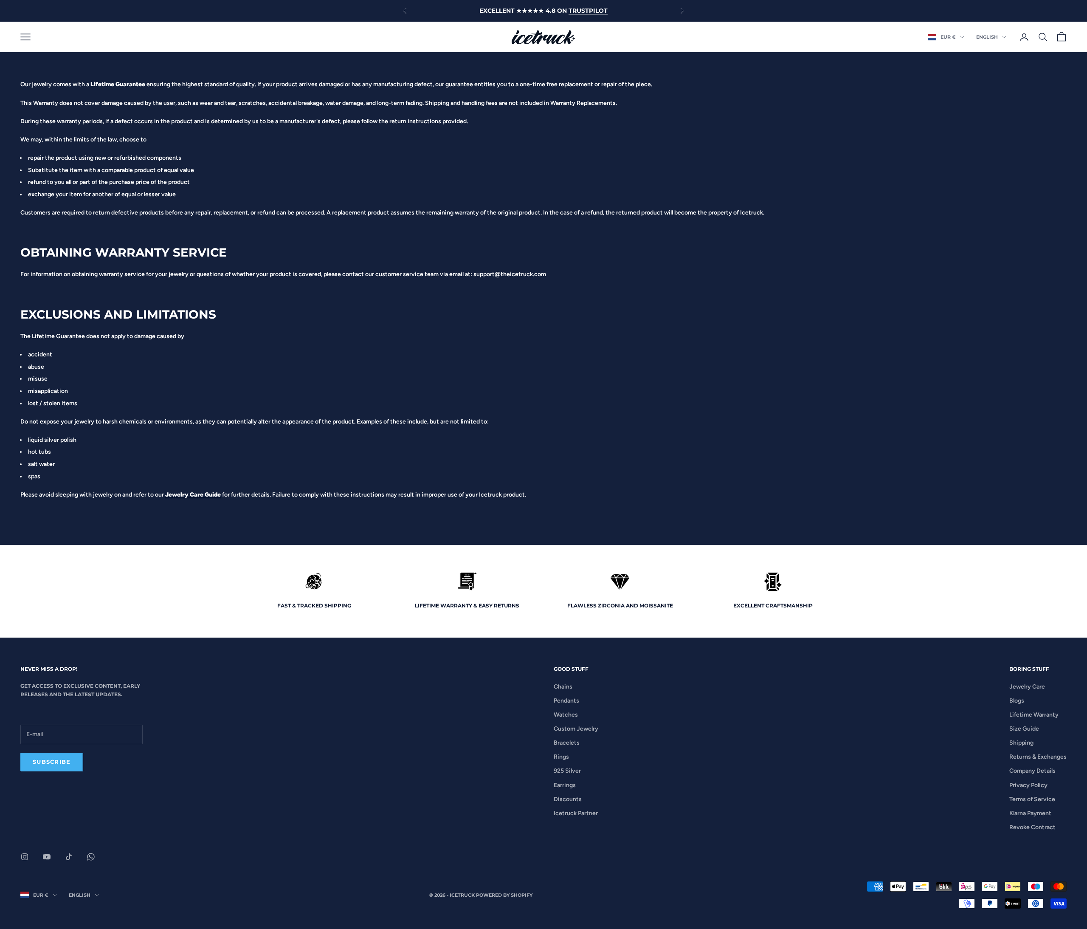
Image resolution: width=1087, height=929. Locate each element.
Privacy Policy (1028, 785)
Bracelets (567, 742)
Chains (563, 686)
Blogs (1016, 700)
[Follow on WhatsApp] (91, 857)
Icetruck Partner (576, 813)
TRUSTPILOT (588, 10)
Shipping (1021, 742)
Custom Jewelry (576, 728)
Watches (566, 714)
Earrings (565, 785)
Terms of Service (1032, 799)
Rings (561, 756)
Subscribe (52, 761)
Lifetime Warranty (1034, 714)
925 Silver (567, 770)
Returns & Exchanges (1038, 756)
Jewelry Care (1027, 686)
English (987, 37)
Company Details (1032, 770)
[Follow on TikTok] (69, 857)
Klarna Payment (1030, 813)
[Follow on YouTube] (46, 857)
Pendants (566, 700)
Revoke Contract (1032, 827)
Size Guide (1024, 728)
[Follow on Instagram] (24, 857)
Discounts (568, 799)
